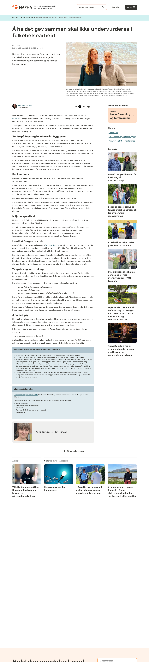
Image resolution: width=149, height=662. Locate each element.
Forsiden (15, 17)
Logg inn (116, 7)
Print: (85, 106)
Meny (129, 7)
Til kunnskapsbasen (76, 451)
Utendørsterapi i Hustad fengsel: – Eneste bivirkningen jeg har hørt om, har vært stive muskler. (122, 491)
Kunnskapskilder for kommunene (54, 488)
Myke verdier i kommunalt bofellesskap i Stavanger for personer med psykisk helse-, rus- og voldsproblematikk (121, 313)
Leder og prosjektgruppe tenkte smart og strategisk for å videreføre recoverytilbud (122, 211)
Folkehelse (113, 133)
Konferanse (130, 141)
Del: (76, 106)
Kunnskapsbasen (27, 17)
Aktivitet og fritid (116, 141)
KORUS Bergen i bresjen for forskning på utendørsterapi (122, 177)
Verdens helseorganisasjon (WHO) (26, 395)
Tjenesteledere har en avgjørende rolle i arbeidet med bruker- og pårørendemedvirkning (121, 350)
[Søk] (103, 7)
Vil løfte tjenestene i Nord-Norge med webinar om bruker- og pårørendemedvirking (26, 491)
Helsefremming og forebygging (122, 137)
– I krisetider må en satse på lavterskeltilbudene (121, 244)
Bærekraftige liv (52, 245)
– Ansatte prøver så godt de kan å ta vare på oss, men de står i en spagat (89, 490)
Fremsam (16, 118)
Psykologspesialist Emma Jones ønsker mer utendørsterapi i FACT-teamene (121, 276)
